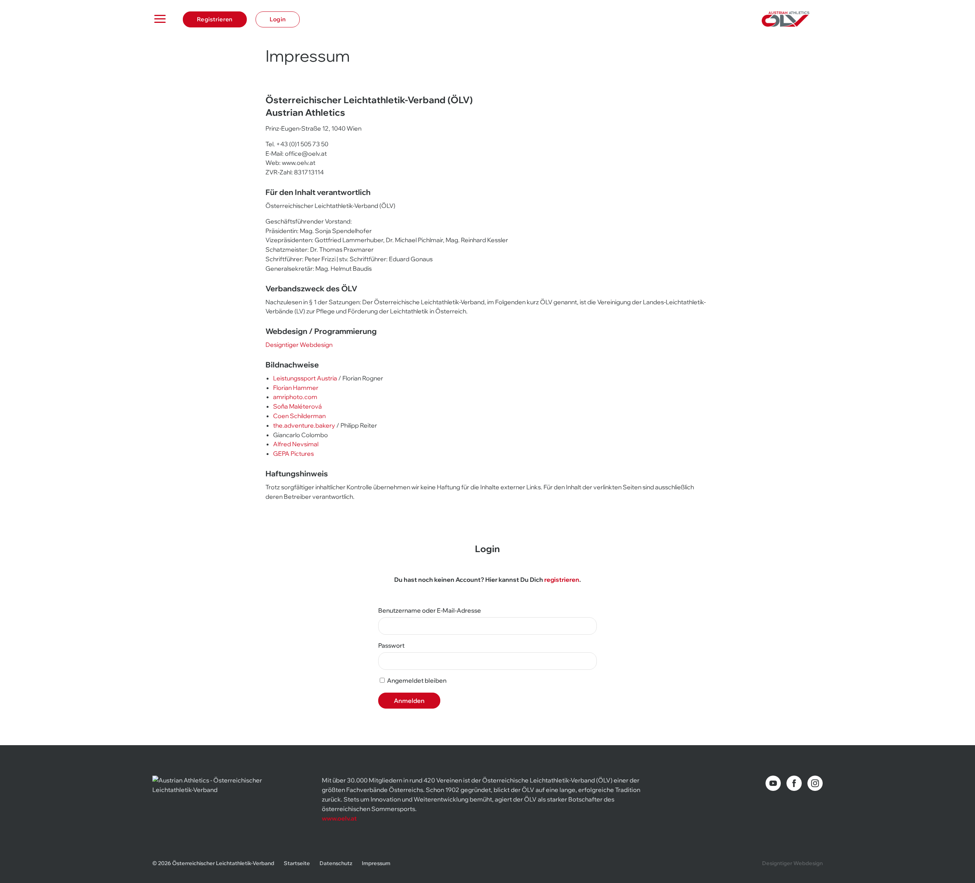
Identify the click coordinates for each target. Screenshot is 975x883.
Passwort (391, 645)
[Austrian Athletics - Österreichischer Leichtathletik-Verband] (792, 19)
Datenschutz (336, 863)
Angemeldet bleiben (416, 680)
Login (278, 19)
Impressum (376, 863)
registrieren (561, 579)
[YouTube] (773, 783)
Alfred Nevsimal (295, 444)
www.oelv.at (339, 818)
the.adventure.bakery (304, 425)
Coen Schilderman (299, 416)
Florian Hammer (295, 387)
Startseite (297, 863)
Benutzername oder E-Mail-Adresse (429, 610)
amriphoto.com (295, 397)
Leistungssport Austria (305, 378)
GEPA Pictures (293, 453)
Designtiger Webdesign (298, 344)
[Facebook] (794, 783)
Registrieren (215, 19)
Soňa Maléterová (297, 406)
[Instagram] (815, 783)
